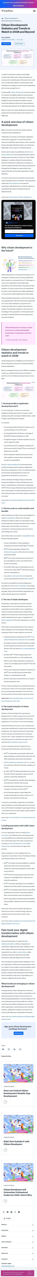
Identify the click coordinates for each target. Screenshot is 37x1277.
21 (7, 862)
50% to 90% (28, 578)
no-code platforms (26, 536)
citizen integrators (6, 620)
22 (7, 874)
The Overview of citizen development (20, 197)
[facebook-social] (15, 1212)
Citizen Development (11, 18)
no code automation (16, 576)
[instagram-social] (11, 1212)
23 (7, 883)
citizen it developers (21, 586)
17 (7, 753)
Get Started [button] (6, 43)
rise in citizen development (12, 464)
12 (30, 636)
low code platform (10, 518)
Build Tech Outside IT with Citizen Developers (16, 1142)
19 (7, 779)
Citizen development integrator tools (15, 762)
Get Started (18, 1033)
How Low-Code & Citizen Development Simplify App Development (17, 1093)
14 (28, 663)
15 (7, 672)
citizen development (17, 92)
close (30, 1273)
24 (7, 889)
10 (21, 569)
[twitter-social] (4, 1212)
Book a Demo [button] (19, 43)
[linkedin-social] (8, 1212)
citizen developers (13, 183)
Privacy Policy (18, 1274)
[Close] (36, 1)
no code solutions (21, 952)
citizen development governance (18, 742)
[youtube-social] (19, 1212)
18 (12, 770)
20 (26, 788)
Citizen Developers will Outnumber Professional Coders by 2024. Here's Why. (18, 1192)
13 (13, 654)
